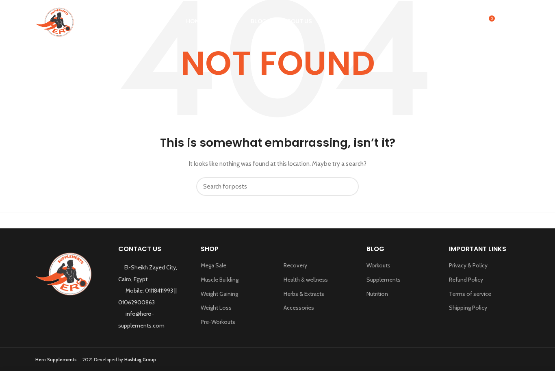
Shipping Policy (468, 307)
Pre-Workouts (218, 321)
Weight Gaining (219, 293)
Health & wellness (306, 279)
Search (348, 186)
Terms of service (470, 293)
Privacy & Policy (468, 265)
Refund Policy (466, 279)
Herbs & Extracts (304, 293)
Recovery (295, 265)
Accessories (299, 307)
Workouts (378, 265)
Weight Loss (216, 307)
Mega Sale (213, 265)
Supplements (383, 279)
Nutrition (377, 293)
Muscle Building (219, 279)
